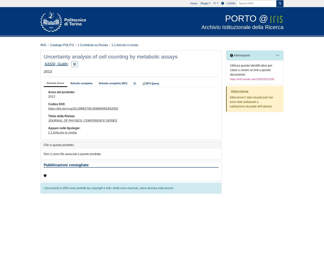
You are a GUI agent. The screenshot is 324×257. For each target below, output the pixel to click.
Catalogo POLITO (62, 45)
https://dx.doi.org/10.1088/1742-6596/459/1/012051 (83, 108)
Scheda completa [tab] (81, 83)
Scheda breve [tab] (55, 83)
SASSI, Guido (56, 64)
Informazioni (241, 55)
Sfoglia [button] (204, 3)
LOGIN (231, 3)
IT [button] (215, 3)
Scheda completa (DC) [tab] (113, 83)
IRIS (43, 45)
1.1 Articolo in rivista (125, 45)
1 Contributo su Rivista (93, 45)
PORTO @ (242, 21)
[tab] (135, 83)
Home (193, 3)
